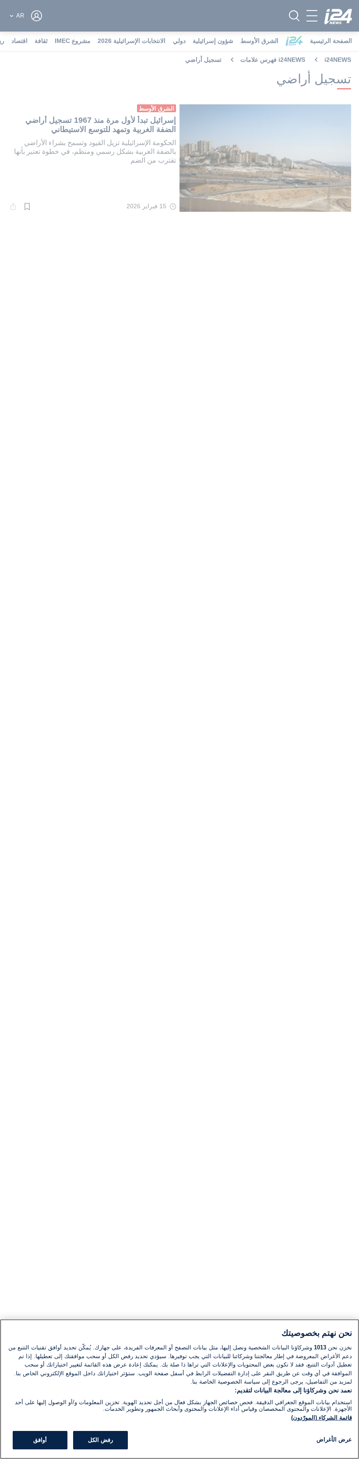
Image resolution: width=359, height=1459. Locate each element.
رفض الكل (100, 1440)
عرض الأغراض (334, 1439)
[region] (179, 1389)
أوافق (40, 1440)
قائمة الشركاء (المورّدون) (321, 1417)
